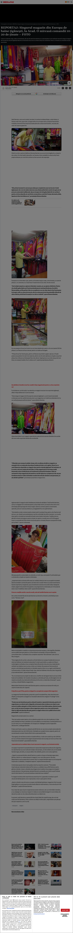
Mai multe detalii (10, 908)
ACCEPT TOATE (65, 910)
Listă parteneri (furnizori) (39, 914)
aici (19, 921)
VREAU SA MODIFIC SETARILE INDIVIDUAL (65, 915)
